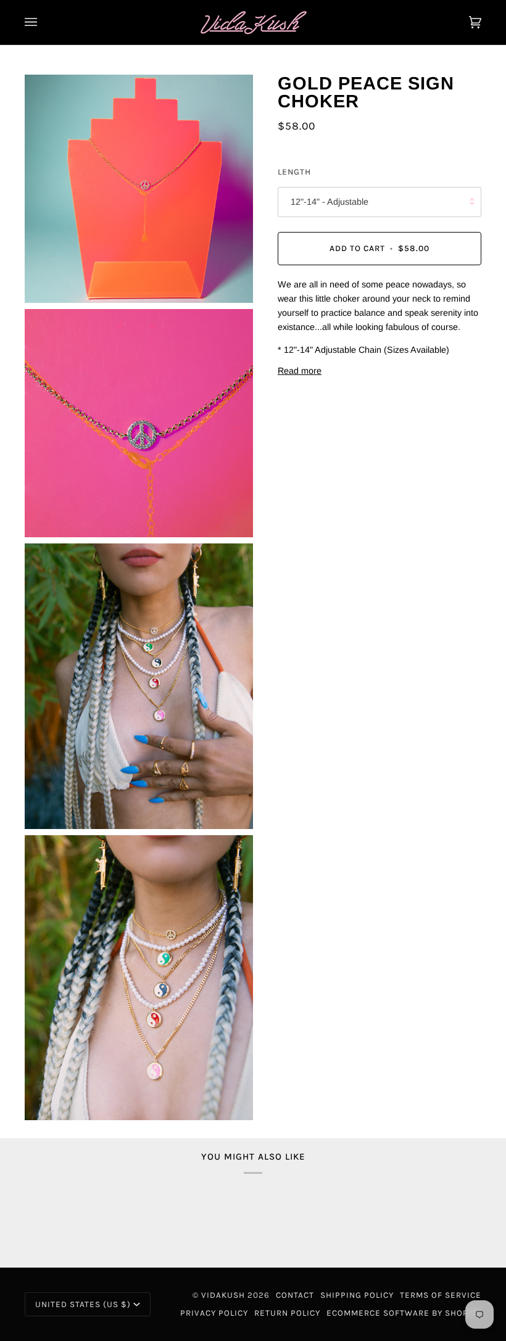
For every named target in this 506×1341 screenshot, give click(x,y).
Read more (299, 371)
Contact (295, 1295)
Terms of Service (440, 1295)
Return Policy (287, 1313)
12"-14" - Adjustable (329, 202)
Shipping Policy (357, 1295)
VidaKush (223, 1295)
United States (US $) (83, 1304)
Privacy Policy (214, 1313)
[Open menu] (43, 22)
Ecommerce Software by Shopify (403, 1313)
